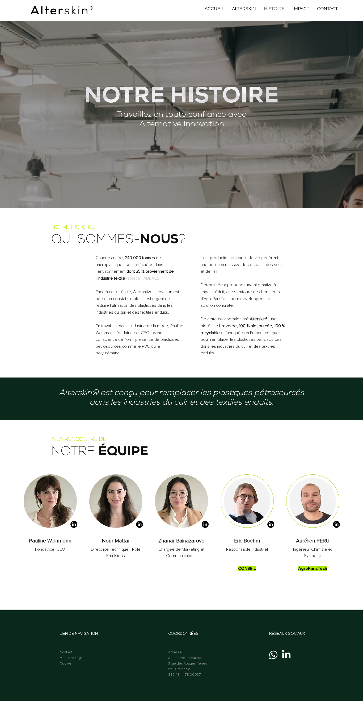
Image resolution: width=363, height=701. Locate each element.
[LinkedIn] (286, 655)
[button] (244, 8)
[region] (50, 501)
